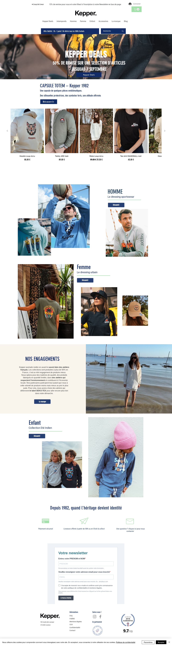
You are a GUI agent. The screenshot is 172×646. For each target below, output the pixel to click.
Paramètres (148, 642)
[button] (137, 9)
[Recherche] (122, 31)
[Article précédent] (7, 130)
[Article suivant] (164, 130)
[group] (86, 136)
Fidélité (72, 619)
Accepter (161, 642)
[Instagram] (94, 616)
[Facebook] (100, 616)
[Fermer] (169, 642)
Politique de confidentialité (125, 642)
